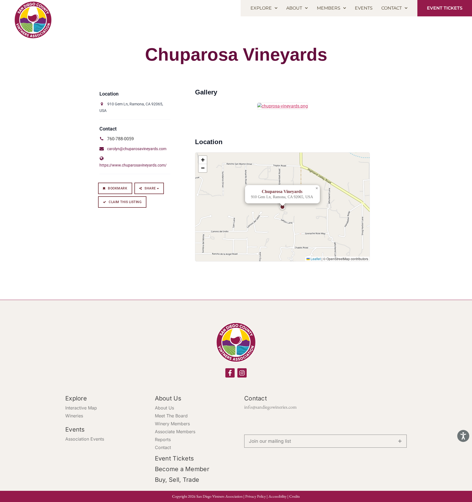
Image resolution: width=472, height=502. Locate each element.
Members (328, 8)
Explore (261, 8)
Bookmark (117, 188)
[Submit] (400, 441)
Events (364, 8)
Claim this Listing (125, 202)
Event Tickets (174, 458)
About (294, 8)
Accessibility (278, 496)
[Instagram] (242, 373)
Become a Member (182, 469)
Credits (294, 496)
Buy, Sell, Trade (177, 479)
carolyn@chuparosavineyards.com (136, 149)
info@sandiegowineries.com (270, 407)
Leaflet (315, 258)
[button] (282, 206)
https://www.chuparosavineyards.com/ (133, 165)
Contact (391, 8)
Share (150, 188)
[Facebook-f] (230, 373)
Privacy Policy (255, 496)
